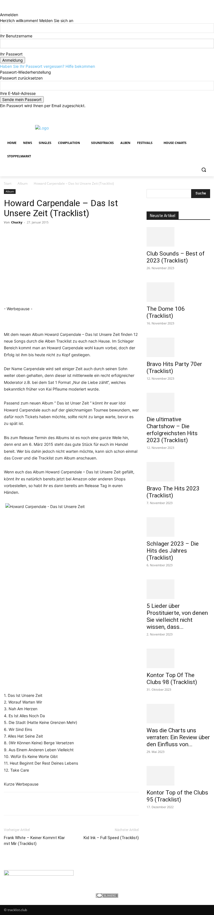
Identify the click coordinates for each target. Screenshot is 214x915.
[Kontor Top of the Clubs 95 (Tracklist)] (178, 776)
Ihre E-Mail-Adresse (18, 93)
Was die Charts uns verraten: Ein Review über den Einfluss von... (178, 737)
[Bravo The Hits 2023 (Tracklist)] (178, 471)
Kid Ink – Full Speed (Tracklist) (111, 837)
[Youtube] (207, 112)
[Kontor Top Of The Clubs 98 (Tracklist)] (178, 658)
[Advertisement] (145, 127)
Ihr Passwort (11, 54)
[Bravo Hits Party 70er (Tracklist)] (178, 347)
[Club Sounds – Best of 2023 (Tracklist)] (178, 237)
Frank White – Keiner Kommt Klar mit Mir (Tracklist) (34, 840)
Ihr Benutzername (16, 35)
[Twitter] (191, 112)
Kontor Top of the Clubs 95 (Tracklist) (177, 796)
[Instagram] (184, 112)
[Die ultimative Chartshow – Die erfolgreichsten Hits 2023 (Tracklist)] (178, 402)
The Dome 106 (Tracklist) (166, 312)
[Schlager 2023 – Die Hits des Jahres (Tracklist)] (178, 527)
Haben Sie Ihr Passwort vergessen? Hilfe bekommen (47, 66)
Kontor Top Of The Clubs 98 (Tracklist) (172, 678)
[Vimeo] (199, 112)
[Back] (1, 8)
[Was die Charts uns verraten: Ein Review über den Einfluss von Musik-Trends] (178, 713)
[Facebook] (176, 112)
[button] (203, 169)
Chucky (16, 222)
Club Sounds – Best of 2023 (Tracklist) (176, 257)
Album (23, 183)
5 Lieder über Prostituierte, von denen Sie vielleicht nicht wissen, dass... (177, 616)
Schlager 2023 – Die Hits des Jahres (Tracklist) (173, 550)
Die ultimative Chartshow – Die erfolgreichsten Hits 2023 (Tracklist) (172, 430)
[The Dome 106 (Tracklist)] (178, 292)
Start (7, 183)
